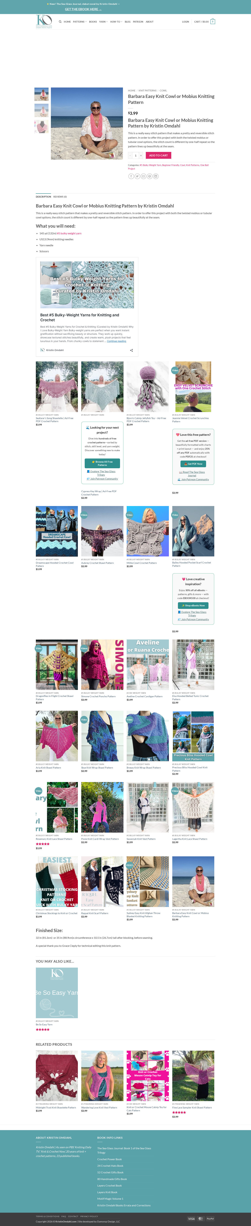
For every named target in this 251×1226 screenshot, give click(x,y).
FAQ (63, 1216)
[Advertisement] (125, 55)
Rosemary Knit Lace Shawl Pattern (54, 838)
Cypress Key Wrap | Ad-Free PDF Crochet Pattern (99, 493)
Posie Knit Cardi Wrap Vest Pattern (100, 838)
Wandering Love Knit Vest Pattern (99, 1107)
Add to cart (158, 155)
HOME (67, 21)
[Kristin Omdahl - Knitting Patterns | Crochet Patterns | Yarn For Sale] (45, 21)
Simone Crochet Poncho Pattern (98, 696)
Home (149, 4)
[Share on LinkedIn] (156, 176)
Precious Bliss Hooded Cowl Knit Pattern (189, 769)
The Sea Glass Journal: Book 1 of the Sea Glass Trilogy (124, 1150)
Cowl (163, 90)
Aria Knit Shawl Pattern (48, 767)
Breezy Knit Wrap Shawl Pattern (144, 767)
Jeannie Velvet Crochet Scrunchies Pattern (190, 420)
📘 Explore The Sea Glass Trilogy (101, 473)
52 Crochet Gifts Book (110, 1172)
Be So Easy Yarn (44, 1024)
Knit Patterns (147, 90)
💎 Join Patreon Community (102, 478)
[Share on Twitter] (137, 176)
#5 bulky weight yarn (69, 233)
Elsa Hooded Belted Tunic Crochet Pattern (190, 698)
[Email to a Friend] (143, 176)
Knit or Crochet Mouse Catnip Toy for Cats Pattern (147, 1109)
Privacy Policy (89, 1216)
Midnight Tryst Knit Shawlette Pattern (56, 1107)
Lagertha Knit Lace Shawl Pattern (189, 838)
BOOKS (93, 21)
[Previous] (57, 123)
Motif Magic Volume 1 (110, 1198)
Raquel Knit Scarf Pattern (94, 913)
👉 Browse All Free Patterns (102, 463)
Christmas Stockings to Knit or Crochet (56, 913)
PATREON (138, 21)
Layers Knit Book (107, 1192)
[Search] (60, 21)
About (161, 4)
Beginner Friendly (170, 165)
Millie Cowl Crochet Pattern (142, 562)
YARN (102, 21)
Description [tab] (43, 196)
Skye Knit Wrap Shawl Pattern (97, 767)
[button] (202, 10)
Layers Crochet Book (109, 1185)
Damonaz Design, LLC (108, 1221)
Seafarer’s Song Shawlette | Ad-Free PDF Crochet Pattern (54, 420)
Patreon (189, 4)
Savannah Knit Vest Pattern (141, 838)
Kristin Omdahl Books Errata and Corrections (124, 1205)
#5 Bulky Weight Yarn (150, 165)
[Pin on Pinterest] (149, 176)
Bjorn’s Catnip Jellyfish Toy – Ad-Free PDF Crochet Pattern (146, 420)
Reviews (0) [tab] (60, 196)
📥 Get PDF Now (193, 463)
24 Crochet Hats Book (110, 1165)
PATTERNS (78, 21)
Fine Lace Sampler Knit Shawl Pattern (192, 1107)
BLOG (175, 4)
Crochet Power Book (109, 1159)
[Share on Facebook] (131, 176)
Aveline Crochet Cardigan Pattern (145, 696)
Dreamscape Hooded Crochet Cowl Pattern (55, 564)
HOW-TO (115, 21)
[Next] (117, 123)
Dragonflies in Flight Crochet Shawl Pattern (54, 698)
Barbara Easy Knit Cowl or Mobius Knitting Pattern (190, 915)
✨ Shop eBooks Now (193, 605)
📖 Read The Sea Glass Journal (192, 473)
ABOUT (150, 21)
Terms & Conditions (47, 1216)
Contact (206, 4)
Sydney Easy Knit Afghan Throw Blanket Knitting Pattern (143, 915)
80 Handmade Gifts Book (112, 1179)
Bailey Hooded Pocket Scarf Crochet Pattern (191, 564)
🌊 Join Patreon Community (193, 479)
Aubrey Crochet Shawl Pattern (97, 562)
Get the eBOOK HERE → (83, 9)
